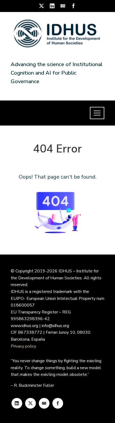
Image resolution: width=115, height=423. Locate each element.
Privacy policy (23, 346)
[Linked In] (16, 403)
